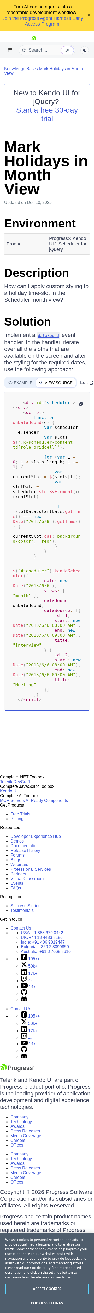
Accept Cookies (47, 1288)
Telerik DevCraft (15, 781)
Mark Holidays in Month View (46, 168)
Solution (27, 321)
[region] (47, 1273)
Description (36, 273)
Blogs (15, 860)
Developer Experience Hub (35, 836)
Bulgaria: (45, 947)
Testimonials (22, 910)
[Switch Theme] (84, 50)
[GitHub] (24, 994)
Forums (17, 855)
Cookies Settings (47, 1303)
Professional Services (30, 869)
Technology (21, 1121)
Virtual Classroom (27, 878)
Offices (16, 1145)
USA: (42, 933)
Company (19, 1117)
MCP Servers (12, 800)
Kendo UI (8, 791)
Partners (18, 874)
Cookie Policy (40, 1267)
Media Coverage (25, 1136)
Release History (25, 850)
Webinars (19, 864)
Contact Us (20, 928)
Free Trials (20, 814)
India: (43, 942)
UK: (42, 937)
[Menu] (10, 50)
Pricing (17, 818)
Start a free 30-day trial (47, 114)
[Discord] (24, 1000)
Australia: (46, 951)
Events (16, 883)
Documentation (24, 846)
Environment (40, 223)
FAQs (15, 888)
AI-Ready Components (47, 800)
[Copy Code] (80, 404)
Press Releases (25, 1131)
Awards (17, 1126)
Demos (17, 841)
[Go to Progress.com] (17, 1070)
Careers (17, 1140)
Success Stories (25, 905)
